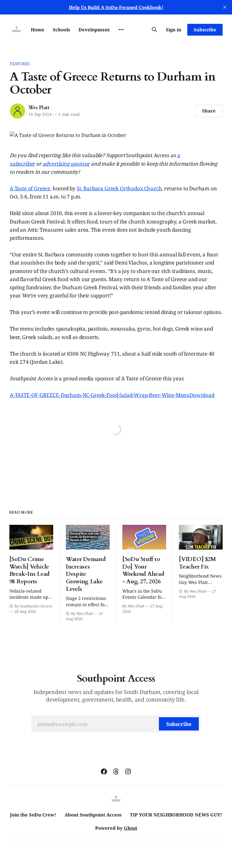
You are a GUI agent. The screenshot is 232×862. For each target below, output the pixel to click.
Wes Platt (39, 107)
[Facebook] (104, 772)
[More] (121, 29)
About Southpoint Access (93, 815)
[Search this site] (154, 29)
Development (94, 30)
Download (202, 394)
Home (37, 30)
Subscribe (205, 30)
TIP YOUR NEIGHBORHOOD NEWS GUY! (176, 815)
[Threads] (116, 772)
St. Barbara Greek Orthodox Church (119, 188)
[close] (225, 7)
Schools (61, 30)
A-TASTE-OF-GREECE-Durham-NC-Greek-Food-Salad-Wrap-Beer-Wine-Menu (100, 394)
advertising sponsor (66, 163)
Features (20, 63)
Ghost (130, 828)
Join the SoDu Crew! (33, 815)
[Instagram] (128, 772)
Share (209, 111)
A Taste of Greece (30, 188)
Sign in (173, 30)
